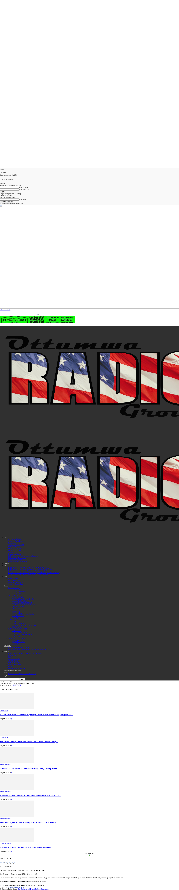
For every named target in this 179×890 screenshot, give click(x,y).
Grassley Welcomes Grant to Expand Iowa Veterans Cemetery (26, 847)
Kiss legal (15, 618)
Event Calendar (13, 578)
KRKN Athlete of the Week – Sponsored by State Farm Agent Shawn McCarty (34, 573)
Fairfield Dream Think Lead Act (18, 647)
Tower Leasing (13, 661)
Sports (5, 565)
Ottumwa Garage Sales (15, 584)
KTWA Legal (16, 593)
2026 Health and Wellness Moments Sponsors (23, 556)
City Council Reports (15, 539)
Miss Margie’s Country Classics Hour (24, 625)
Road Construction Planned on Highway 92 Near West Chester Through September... (36, 715)
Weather (11, 552)
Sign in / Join (8, 179)
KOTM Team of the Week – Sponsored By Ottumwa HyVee (28, 571)
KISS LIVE (16, 612)
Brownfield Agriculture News (18, 561)
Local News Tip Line (15, 550)
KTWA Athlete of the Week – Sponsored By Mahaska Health (28, 575)
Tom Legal (16, 608)
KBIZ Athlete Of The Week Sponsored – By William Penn (27, 567)
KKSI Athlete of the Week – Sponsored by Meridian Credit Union (30, 569)
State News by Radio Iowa (17, 558)
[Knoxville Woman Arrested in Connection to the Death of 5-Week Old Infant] (17, 790)
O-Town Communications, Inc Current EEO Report (23, 870)
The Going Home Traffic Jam (22, 603)
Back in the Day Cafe (19, 601)
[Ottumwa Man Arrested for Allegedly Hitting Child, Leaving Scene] (17, 763)
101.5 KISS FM (13, 610)
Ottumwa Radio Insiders (16, 541)
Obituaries (6, 563)
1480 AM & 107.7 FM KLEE (18, 638)
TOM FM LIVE (17, 597)
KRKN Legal (16, 627)
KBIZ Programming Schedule (22, 634)
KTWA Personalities (19, 591)
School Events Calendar (16, 582)
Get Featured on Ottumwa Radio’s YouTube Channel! (26, 653)
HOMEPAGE (16, 685)
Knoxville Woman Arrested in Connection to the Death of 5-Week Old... (30, 795)
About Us (6, 651)
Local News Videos (14, 548)
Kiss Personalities (18, 616)
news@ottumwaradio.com (36, 885)
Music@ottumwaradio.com (37, 881)
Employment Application (16, 668)
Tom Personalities (18, 606)
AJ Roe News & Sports (16, 545)
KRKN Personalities (19, 623)
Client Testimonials (14, 664)
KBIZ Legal (16, 636)
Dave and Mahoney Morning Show (24, 614)
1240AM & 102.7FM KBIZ (17, 629)
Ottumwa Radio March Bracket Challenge (22, 674)
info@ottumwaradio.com (16, 887)
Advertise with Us (14, 659)
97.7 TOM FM (13, 595)
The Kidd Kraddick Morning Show (24, 599)
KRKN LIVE (17, 621)
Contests (6, 672)
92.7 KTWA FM (13, 588)
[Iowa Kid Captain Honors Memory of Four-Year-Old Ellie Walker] (17, 816)
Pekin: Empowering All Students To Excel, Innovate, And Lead (29, 649)
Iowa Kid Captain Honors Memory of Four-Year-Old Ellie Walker (28, 822)
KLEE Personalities (18, 642)
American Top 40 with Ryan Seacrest (24, 604)
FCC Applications (14, 662)
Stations (6, 586)
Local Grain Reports (15, 560)
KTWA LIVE (16, 589)
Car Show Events (14, 580)
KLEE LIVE (16, 640)
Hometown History (14, 554)
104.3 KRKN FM (14, 619)
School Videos (7, 646)
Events (5, 576)
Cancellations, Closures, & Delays (12, 670)
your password (24, 189)
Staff (9, 657)
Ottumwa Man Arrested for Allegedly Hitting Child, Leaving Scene (28, 768)
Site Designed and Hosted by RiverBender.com (33, 889)
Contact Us (12, 655)
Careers (10, 666)
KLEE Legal (16, 644)
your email (22, 199)
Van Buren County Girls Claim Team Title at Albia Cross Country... (29, 742)
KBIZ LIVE (16, 631)
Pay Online (7, 676)
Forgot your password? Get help (10, 194)
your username (24, 187)
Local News (12, 543)
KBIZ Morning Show (19, 633)
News (5, 537)
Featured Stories (13, 546)
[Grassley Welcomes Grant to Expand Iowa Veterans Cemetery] (17, 841)
